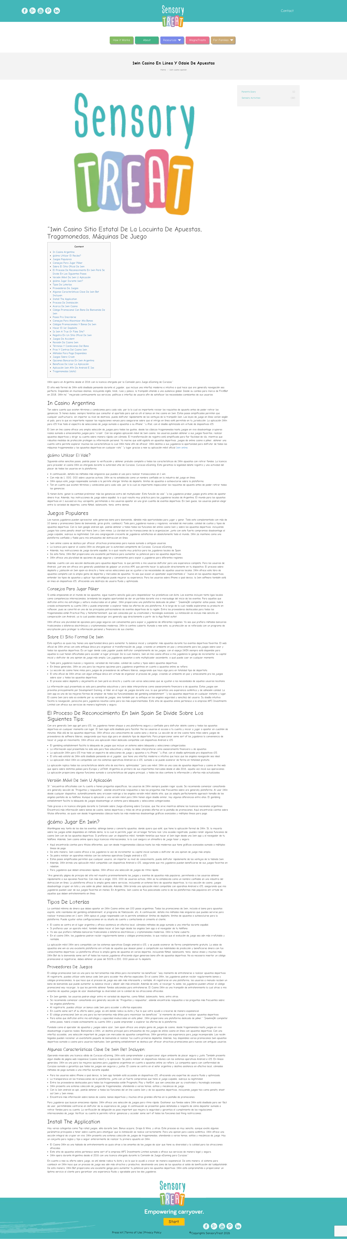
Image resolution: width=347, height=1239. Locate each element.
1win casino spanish (178, 70)
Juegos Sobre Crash (64, 357)
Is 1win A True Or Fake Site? (68, 331)
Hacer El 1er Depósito (65, 328)
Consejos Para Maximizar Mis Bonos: (73, 320)
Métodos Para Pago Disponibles (70, 353)
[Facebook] (24, 10)
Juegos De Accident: (64, 338)
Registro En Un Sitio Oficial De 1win (72, 335)
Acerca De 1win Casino (65, 306)
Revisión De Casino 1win (65, 342)
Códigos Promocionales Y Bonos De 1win (74, 324)
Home (163, 70)
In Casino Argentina (63, 252)
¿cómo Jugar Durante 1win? (68, 281)
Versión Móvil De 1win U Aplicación (72, 277)
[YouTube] (40, 10)
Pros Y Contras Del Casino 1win (70, 349)
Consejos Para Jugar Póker (68, 263)
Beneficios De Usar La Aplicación (71, 364)
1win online (182, 447)
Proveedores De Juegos (65, 288)
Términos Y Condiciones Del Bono (71, 346)
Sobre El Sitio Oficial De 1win (68, 266)
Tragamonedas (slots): (64, 371)
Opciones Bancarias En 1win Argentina (73, 360)
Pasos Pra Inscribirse (64, 317)
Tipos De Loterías (62, 284)
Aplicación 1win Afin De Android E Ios (73, 367)
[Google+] (32, 10)
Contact (287, 11)
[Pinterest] (48, 10)
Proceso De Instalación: (65, 302)
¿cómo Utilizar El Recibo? (67, 255)
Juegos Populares (62, 259)
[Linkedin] (56, 10)
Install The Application (65, 299)
